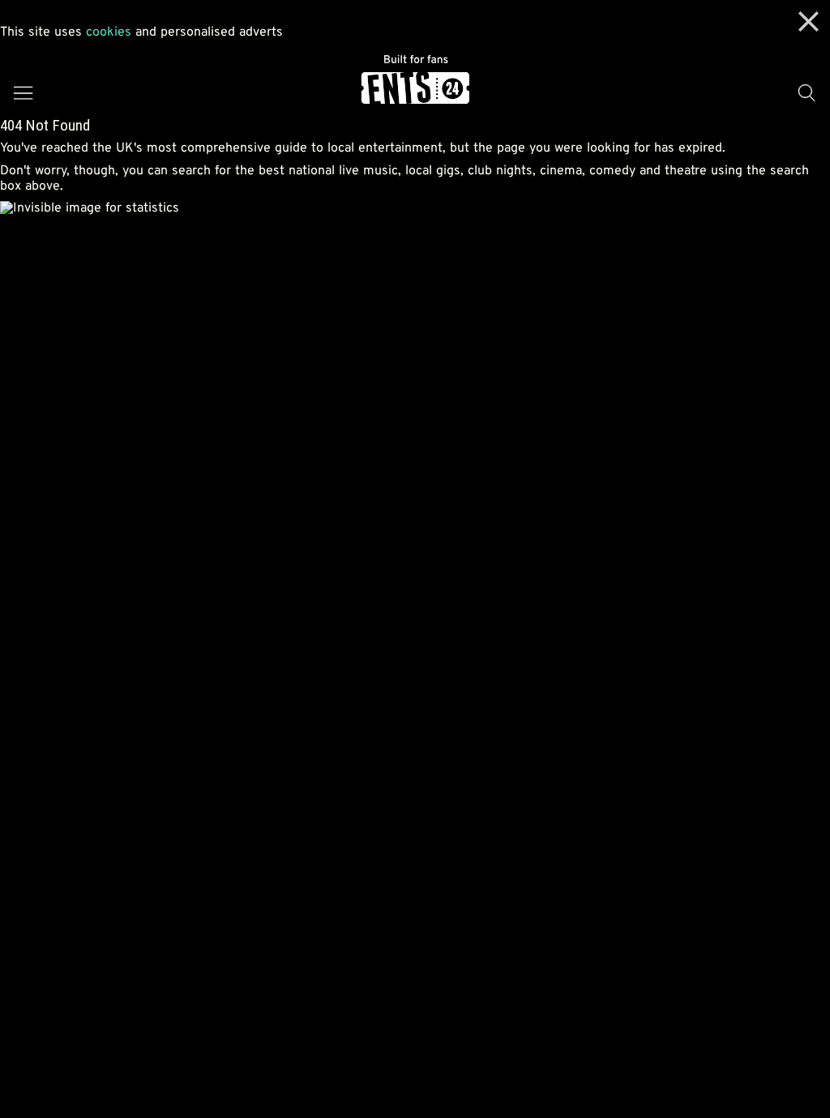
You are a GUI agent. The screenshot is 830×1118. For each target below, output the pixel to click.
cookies (108, 32)
